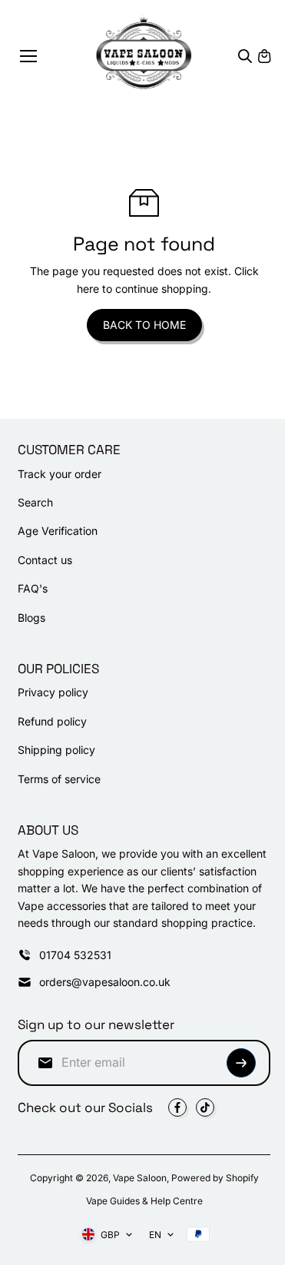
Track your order (59, 473)
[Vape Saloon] (144, 55)
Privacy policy (53, 692)
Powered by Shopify (215, 1178)
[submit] (241, 1062)
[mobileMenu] (28, 56)
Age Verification (58, 530)
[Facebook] (177, 1107)
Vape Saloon (140, 1178)
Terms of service (59, 778)
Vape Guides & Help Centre (144, 1201)
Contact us (45, 559)
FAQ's (33, 588)
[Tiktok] (205, 1107)
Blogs (31, 617)
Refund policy (52, 721)
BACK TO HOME (144, 324)
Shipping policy (56, 749)
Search (35, 502)
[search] (245, 56)
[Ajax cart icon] (264, 56)
